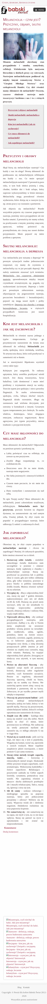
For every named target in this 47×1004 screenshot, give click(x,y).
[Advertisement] (24, 875)
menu (41, 9)
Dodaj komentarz (10, 832)
